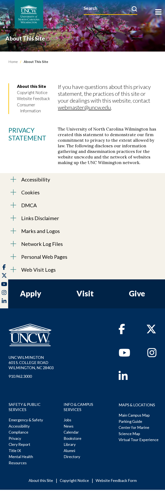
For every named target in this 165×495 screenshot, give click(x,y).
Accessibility (19, 426)
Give (137, 293)
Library (70, 444)
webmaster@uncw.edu (84, 107)
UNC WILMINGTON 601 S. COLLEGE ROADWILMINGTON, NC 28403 (31, 362)
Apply (30, 293)
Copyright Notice (32, 92)
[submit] (134, 9)
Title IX (15, 450)
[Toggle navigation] (158, 12)
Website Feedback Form (116, 480)
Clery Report (19, 444)
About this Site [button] (31, 86)
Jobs (67, 419)
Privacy (15, 438)
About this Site (41, 480)
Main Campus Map (134, 415)
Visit (85, 293)
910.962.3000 (20, 376)
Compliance (18, 432)
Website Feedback (33, 98)
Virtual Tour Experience (139, 439)
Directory (72, 456)
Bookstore (72, 438)
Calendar (71, 432)
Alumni (69, 450)
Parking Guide (130, 421)
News (68, 426)
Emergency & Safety (26, 419)
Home (13, 61)
